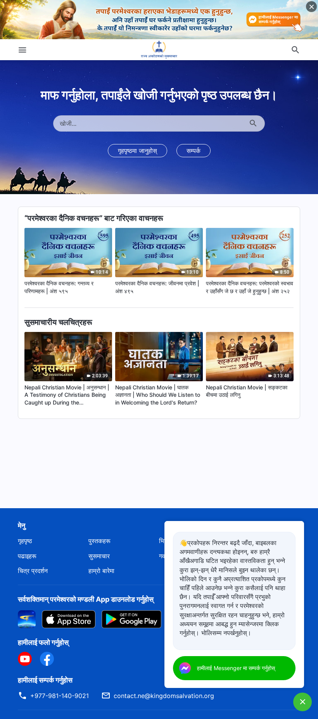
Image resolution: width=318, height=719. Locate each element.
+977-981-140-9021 (59, 696)
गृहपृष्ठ (25, 541)
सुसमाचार (99, 556)
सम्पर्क (193, 151)
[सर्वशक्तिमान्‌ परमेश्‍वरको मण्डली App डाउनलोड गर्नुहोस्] (27, 618)
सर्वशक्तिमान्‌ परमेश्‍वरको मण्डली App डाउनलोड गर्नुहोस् (86, 599)
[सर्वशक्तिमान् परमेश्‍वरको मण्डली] (159, 49)
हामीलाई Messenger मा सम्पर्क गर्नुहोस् (236, 668)
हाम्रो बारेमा (101, 571)
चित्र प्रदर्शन (33, 571)
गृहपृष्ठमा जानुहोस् (137, 151)
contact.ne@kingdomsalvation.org (164, 696)
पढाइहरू (27, 556)
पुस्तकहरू (99, 541)
